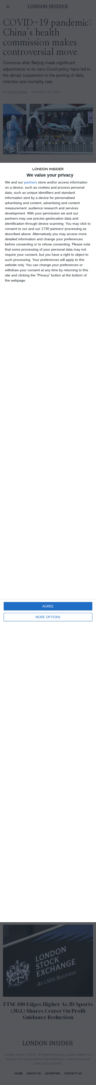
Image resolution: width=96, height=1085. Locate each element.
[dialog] (48, 542)
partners (30, 182)
